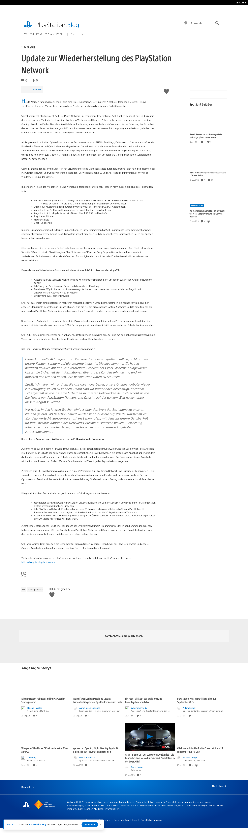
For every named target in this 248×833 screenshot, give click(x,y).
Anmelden (197, 23)
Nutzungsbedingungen (98, 820)
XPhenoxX (36, 89)
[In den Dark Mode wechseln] (186, 23)
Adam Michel (189, 707)
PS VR (39, 34)
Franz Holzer (137, 767)
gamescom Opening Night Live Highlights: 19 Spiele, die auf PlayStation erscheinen (95, 750)
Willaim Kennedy (139, 707)
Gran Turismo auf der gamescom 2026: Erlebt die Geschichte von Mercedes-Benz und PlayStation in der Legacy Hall (150, 758)
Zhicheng (31, 757)
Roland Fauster (34, 707)
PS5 (26, 34)
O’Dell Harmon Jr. (87, 757)
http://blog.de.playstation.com (38, 562)
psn (23, 590)
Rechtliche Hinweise (151, 820)
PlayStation (57, 24)
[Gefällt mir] (208, 142)
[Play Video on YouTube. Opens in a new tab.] (167, 747)
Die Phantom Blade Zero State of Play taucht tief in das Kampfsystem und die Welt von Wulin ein (207, 213)
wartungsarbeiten (35, 590)
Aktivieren (90, 824)
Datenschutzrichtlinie (125, 820)
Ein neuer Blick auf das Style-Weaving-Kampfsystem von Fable (144, 700)
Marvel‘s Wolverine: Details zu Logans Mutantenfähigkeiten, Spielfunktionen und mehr (97, 700)
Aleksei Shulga (190, 757)
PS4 (32, 34)
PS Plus (60, 34)
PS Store (49, 34)
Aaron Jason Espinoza (89, 707)
